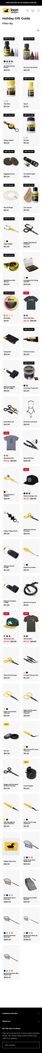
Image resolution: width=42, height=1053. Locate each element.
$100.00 (27, 461)
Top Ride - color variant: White (4, 101)
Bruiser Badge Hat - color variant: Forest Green (27, 493)
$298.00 (27, 939)
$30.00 (27, 246)
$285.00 (7, 902)
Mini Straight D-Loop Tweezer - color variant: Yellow (4, 819)
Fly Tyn (6, 750)
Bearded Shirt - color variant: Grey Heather (4, 455)
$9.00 (6, 321)
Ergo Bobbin (8, 244)
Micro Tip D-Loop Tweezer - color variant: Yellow (24, 819)
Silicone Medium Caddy (10, 601)
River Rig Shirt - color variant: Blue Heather (24, 315)
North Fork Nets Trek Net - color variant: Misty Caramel (4, 895)
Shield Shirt (28, 639)
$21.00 (6, 246)
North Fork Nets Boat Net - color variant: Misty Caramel (12, 933)
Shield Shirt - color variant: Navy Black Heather (27, 636)
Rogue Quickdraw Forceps (30, 243)
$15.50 (26, 753)
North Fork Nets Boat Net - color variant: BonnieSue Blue (7, 933)
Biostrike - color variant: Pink (9, 315)
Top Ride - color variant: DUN (7, 101)
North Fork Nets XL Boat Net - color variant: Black (27, 933)
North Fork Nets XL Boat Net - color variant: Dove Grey (24, 933)
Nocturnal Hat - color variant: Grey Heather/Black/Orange (9, 636)
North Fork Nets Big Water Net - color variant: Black (4, 971)
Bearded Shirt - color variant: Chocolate (7, 455)
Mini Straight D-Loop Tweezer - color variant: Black (7, 819)
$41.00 (26, 678)
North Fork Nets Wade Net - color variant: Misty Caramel (32, 857)
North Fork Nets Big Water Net (11, 974)
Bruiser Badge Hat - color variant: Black (24, 493)
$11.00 (26, 143)
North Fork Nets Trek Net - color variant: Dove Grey (12, 895)
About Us (6, 1021)
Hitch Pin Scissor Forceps (30, 530)
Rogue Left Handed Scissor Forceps (11, 785)
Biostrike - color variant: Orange (7, 315)
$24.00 (7, 788)
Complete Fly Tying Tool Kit (31, 281)
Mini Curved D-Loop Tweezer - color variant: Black (27, 747)
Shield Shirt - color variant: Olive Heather (24, 636)
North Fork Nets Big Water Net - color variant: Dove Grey (9, 971)
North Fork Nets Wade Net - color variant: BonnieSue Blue (24, 857)
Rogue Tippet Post (10, 531)
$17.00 (26, 210)
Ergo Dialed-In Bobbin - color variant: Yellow (7, 492)
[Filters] (38, 30)
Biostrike (7, 318)
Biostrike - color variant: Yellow (12, 315)
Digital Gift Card (10, 861)
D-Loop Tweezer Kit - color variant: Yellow (24, 672)
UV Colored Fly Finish (9, 66)
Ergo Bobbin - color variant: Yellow (4, 241)
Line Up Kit (28, 207)
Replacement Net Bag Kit (30, 898)
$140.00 (27, 284)
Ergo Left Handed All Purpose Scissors (30, 712)
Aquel (26, 104)
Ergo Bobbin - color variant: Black (7, 241)
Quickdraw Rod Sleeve (9, 281)
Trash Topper (28, 786)
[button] (27, 10)
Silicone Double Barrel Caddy (9, 387)
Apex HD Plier (29, 458)
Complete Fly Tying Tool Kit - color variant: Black (27, 278)
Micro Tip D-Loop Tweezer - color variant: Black (27, 819)
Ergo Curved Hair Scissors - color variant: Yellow (4, 709)
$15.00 (26, 391)
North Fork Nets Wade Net (29, 860)
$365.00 (7, 977)
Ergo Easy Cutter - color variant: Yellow (24, 565)
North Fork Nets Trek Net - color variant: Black (7, 895)
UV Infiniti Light (29, 174)
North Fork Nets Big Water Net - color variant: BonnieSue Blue (7, 971)
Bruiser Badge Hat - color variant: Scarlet (29, 493)
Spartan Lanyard (30, 602)
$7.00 (26, 106)
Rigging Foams (9, 174)
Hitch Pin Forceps (10, 675)
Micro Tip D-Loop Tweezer (30, 823)
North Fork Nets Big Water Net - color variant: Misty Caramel (12, 971)
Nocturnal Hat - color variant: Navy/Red (7, 636)
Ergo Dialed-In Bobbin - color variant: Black (4, 492)
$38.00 (7, 354)
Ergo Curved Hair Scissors (10, 712)
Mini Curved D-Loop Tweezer (31, 750)
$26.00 (27, 424)
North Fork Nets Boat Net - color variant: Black (4, 933)
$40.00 (7, 424)
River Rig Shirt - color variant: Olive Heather (27, 315)
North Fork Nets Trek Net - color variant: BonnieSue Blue (9, 895)
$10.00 (6, 106)
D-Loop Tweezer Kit (31, 675)
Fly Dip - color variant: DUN (27, 138)
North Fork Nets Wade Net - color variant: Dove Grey (29, 857)
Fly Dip (26, 140)
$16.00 (6, 143)
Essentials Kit (9, 421)
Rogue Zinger (9, 140)
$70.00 (27, 176)
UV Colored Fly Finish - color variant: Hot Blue (12, 61)
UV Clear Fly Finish (30, 67)
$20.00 (7, 70)
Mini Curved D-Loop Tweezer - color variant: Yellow (24, 747)
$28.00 (7, 498)
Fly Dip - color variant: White (24, 138)
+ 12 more (8, 63)
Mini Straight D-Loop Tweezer (9, 823)
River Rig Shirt (29, 318)
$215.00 (27, 864)
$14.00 (6, 570)
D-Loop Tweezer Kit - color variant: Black (27, 672)
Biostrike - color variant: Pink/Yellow (4, 315)
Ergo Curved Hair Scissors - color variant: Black (7, 709)
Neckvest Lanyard (30, 421)
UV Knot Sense (29, 351)
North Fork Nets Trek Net (10, 898)
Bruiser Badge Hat (30, 496)
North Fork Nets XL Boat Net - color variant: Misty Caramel (32, 933)
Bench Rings (8, 207)
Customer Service (9, 1013)
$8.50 (6, 210)
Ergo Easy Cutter (30, 567)
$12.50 (26, 570)
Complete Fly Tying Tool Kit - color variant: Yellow (24, 278)
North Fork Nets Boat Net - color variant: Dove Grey (9, 933)
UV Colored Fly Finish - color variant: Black (4, 61)
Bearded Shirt (9, 458)
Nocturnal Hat (9, 639)
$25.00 (7, 678)
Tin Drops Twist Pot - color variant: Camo (27, 385)
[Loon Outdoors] (10, 10)
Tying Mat (7, 351)
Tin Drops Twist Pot (31, 388)
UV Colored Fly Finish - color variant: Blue (7, 61)
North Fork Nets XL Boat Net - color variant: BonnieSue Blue (29, 933)
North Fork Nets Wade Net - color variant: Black (27, 857)
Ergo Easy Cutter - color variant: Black (27, 565)
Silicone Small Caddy (9, 566)
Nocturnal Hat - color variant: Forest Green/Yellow (4, 636)
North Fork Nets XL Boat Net (31, 936)
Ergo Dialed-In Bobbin (9, 495)
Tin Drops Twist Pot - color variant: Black (24, 385)
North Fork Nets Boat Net (10, 936)
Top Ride (7, 104)
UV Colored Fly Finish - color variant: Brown (9, 61)
